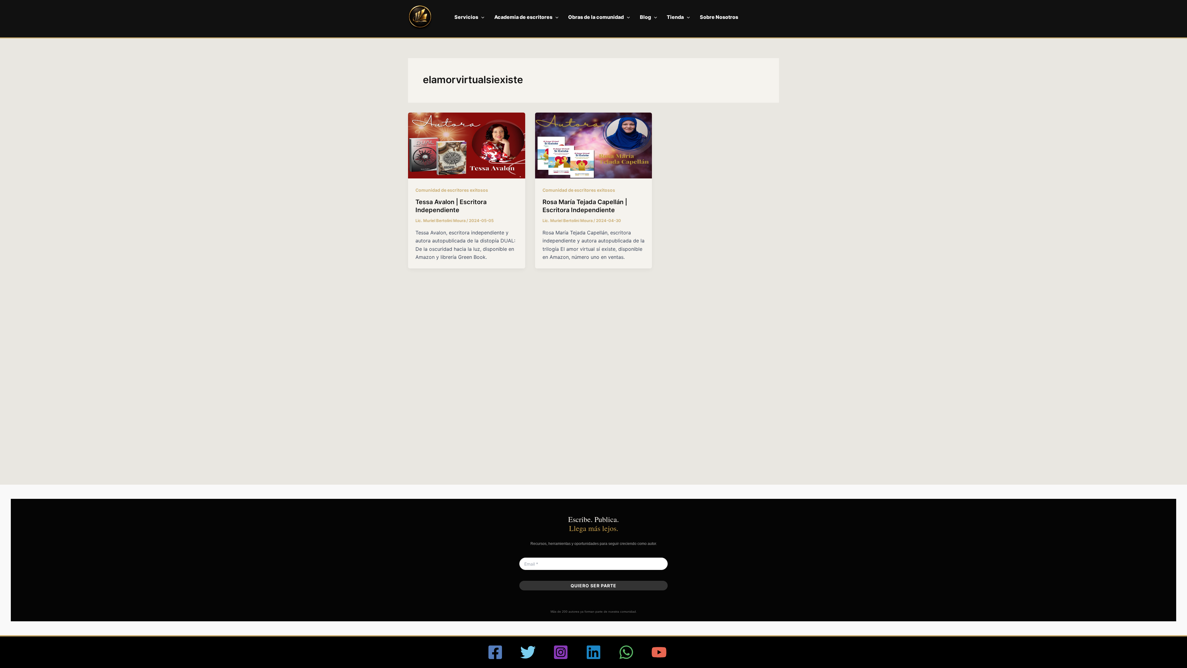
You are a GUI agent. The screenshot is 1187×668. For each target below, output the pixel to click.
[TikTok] (691, 652)
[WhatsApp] (626, 652)
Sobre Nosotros (719, 17)
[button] (481, 17)
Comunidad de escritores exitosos (451, 190)
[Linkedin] (593, 652)
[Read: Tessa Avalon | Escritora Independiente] (466, 145)
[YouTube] (659, 652)
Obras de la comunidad (596, 17)
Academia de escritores (523, 17)
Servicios (466, 17)
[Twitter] (528, 652)
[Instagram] (560, 652)
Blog (645, 17)
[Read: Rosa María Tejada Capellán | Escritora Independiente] (593, 145)
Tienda (675, 17)
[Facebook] (495, 652)
